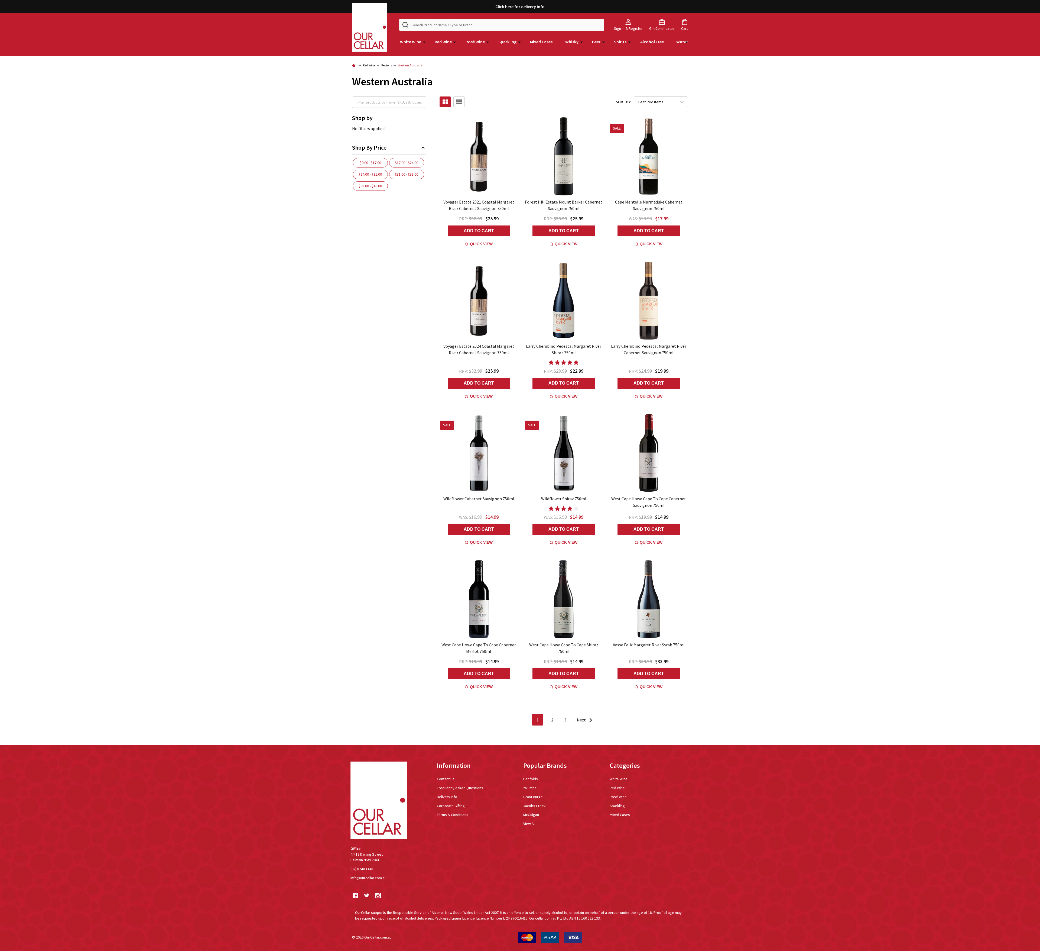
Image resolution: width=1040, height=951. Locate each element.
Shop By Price (369, 147)
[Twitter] (367, 895)
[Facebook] (355, 895)
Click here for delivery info (520, 6)
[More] (424, 41)
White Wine (410, 41)
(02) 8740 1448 (361, 868)
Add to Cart (479, 230)
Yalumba (530, 787)
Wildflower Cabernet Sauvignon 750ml (478, 498)
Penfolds (530, 778)
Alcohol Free (652, 41)
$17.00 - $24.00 (406, 162)
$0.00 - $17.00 (370, 162)
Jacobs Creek (534, 805)
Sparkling (507, 41)
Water (682, 41)
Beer (596, 41)
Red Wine (443, 41)
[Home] (354, 65)
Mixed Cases (541, 41)
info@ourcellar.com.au (368, 877)
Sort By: (623, 101)
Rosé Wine (475, 41)
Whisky (571, 41)
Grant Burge (533, 796)
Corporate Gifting (451, 805)
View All (529, 823)
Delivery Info (447, 796)
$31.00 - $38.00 (406, 174)
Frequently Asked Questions (460, 787)
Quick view (481, 244)
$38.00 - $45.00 (370, 185)
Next (582, 720)
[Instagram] (378, 895)
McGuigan (531, 814)
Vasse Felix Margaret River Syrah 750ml (649, 644)
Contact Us (445, 778)
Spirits (620, 41)
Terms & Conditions (452, 814)
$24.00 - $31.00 (370, 174)
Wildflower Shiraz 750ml (563, 498)
